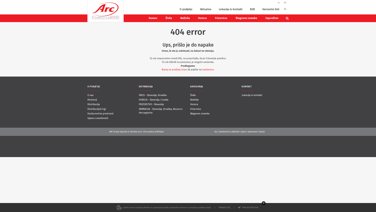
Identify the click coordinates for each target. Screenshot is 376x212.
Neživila (185, 18)
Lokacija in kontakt (230, 9)
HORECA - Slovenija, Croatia (153, 99)
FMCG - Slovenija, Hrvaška (153, 95)
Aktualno (205, 9)
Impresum (252, 131)
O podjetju (186, 9)
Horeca (202, 18)
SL (279, 2)
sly (215, 131)
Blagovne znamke (246, 18)
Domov (153, 18)
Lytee (243, 131)
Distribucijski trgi (96, 109)
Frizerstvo (221, 18)
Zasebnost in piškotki (229, 131)
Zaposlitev (271, 18)
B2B (252, 9)
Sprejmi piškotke (250, 208)
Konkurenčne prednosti (100, 113)
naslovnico (208, 69)
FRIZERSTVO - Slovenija (151, 104)
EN (285, 2)
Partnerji (92, 99)
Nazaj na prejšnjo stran (174, 69)
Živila (169, 18)
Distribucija (93, 104)
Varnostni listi (270, 9)
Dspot (262, 131)
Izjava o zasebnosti (97, 118)
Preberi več (224, 208)
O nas (90, 95)
